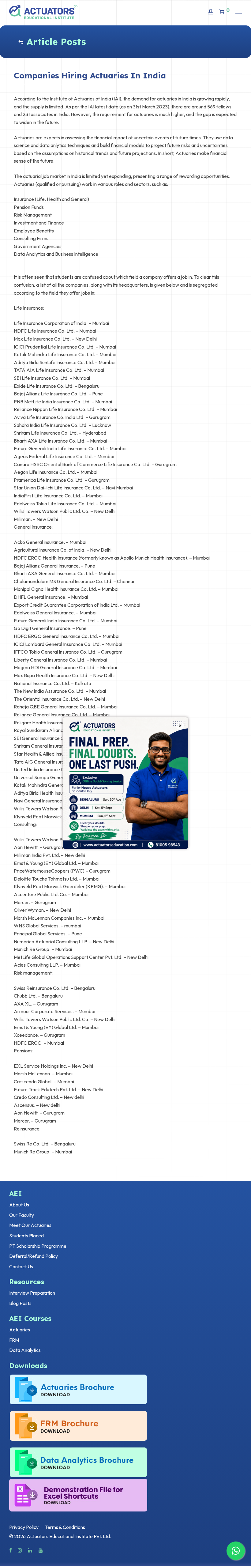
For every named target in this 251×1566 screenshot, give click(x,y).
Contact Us (21, 1266)
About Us (19, 1205)
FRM (14, 1340)
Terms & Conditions (65, 1527)
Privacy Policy (24, 1527)
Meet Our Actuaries (30, 1225)
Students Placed (26, 1235)
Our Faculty (21, 1215)
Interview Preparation (32, 1293)
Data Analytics (25, 1350)
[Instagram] (20, 1550)
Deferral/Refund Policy (33, 1256)
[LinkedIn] (30, 1550)
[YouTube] (41, 1550)
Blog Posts (20, 1303)
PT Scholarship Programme (37, 1246)
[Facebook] (10, 1550)
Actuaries (19, 1329)
